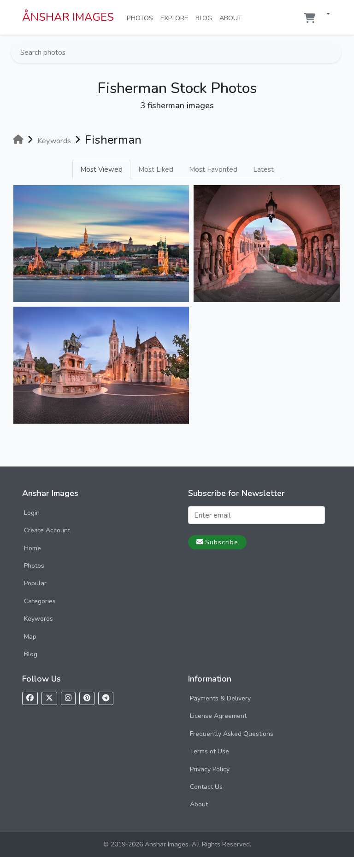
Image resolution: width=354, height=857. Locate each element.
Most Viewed (101, 169)
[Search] (333, 52)
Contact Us (206, 786)
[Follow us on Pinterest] (86, 698)
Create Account (47, 530)
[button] (324, 14)
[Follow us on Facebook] (30, 698)
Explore (176, 18)
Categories (40, 601)
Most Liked (155, 169)
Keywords (38, 618)
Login (32, 512)
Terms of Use (209, 751)
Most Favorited (213, 169)
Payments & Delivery (220, 698)
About (232, 18)
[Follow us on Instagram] (68, 698)
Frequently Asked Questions (231, 733)
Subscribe (221, 542)
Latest (263, 169)
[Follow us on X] (49, 698)
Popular (35, 583)
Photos (142, 18)
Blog (205, 18)
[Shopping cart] (309, 18)
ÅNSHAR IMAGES (68, 17)
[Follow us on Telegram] (105, 698)
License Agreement (218, 715)
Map (30, 636)
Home (32, 548)
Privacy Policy (210, 769)
